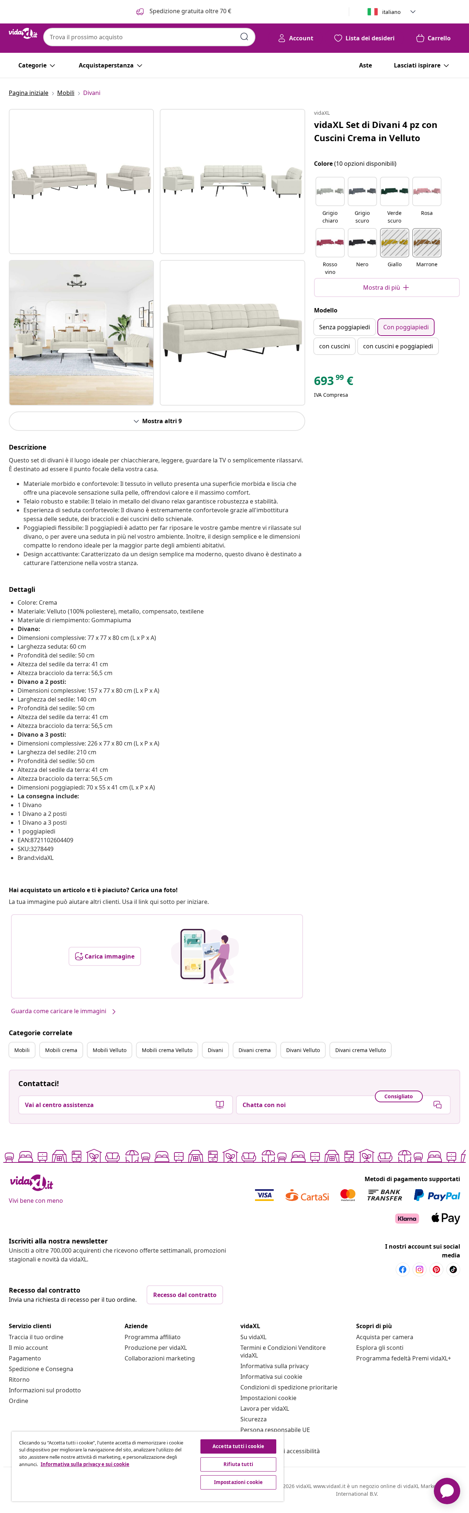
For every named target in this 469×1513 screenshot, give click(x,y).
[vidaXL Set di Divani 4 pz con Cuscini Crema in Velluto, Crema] (81, 181)
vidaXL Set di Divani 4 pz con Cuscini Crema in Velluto (375, 131)
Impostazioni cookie (268, 1398)
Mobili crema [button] (61, 1050)
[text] (333, 382)
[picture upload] (205, 956)
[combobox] (149, 37)
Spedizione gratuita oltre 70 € (189, 11)
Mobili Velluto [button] (109, 1050)
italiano (391, 11)
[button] (330, 201)
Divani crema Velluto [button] (360, 1050)
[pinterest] (436, 1269)
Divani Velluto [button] (303, 1050)
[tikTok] (453, 1269)
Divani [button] (215, 1050)
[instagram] (419, 1269)
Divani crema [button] (255, 1050)
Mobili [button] (22, 1050)
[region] (148, 1466)
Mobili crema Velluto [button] (167, 1050)
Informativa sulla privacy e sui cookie (85, 1464)
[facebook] (402, 1269)
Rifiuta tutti (238, 1464)
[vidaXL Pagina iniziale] (23, 33)
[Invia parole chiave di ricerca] (244, 37)
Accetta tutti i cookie (238, 1446)
